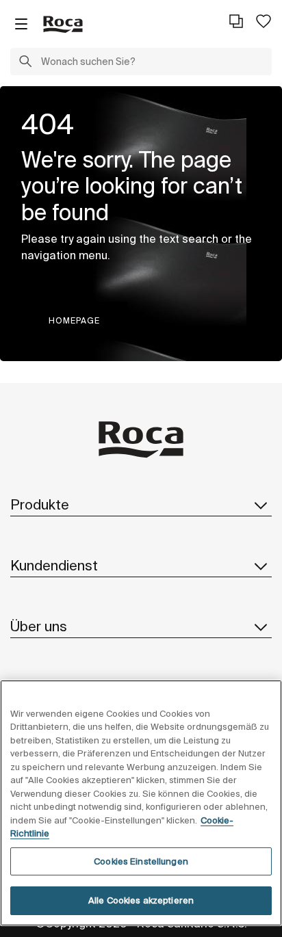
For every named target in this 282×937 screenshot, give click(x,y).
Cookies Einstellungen (141, 861)
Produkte (39, 504)
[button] (25, 62)
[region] (141, 803)
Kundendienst (54, 565)
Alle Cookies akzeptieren (141, 900)
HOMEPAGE (74, 320)
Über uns (38, 626)
